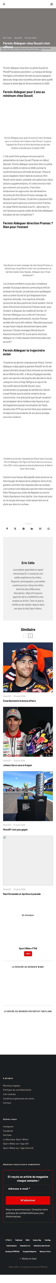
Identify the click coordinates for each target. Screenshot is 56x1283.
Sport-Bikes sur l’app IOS (16, 1143)
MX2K (28, 1240)
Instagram (8, 1126)
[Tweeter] (15, 529)
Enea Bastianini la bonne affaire (19, 700)
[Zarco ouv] (28, 732)
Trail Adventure (11, 1246)
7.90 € (28, 954)
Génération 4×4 (25, 1246)
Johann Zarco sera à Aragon (17, 765)
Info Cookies (9, 1094)
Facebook (8, 1131)
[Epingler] (24, 529)
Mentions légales (11, 1085)
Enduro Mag (37, 1240)
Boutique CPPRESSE (12, 1251)
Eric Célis (7, 38)
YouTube (7, 1135)
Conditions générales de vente (18, 1098)
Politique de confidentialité (17, 1090)
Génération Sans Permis (42, 1246)
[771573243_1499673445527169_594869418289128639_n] (28, 860)
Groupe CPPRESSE (40, 1267)
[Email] (40, 529)
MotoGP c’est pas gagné (15, 829)
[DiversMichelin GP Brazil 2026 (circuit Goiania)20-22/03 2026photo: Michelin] (28, 796)
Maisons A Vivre (45, 1251)
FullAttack (18, 1240)
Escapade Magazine (29, 1251)
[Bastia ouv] (28, 667)
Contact (7, 1103)
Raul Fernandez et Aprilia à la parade (22, 893)
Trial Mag (47, 1240)
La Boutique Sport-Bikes (15, 1139)
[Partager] (7, 529)
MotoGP (18, 38)
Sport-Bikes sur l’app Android (18, 1148)
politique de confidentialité (20, 1212)
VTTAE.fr (8, 1240)
